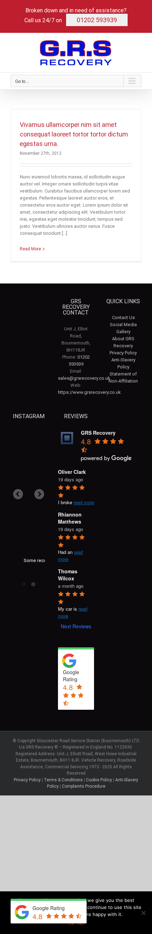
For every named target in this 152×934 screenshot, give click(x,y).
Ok (71, 923)
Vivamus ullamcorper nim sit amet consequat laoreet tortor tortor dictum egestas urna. (74, 134)
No (81, 923)
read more (84, 502)
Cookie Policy (99, 779)
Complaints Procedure (83, 786)
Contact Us (123, 317)
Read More (30, 248)
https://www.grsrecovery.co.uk (89, 392)
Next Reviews (76, 626)
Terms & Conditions (63, 779)
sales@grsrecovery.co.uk (84, 378)
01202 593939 (97, 20)
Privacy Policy (123, 352)
